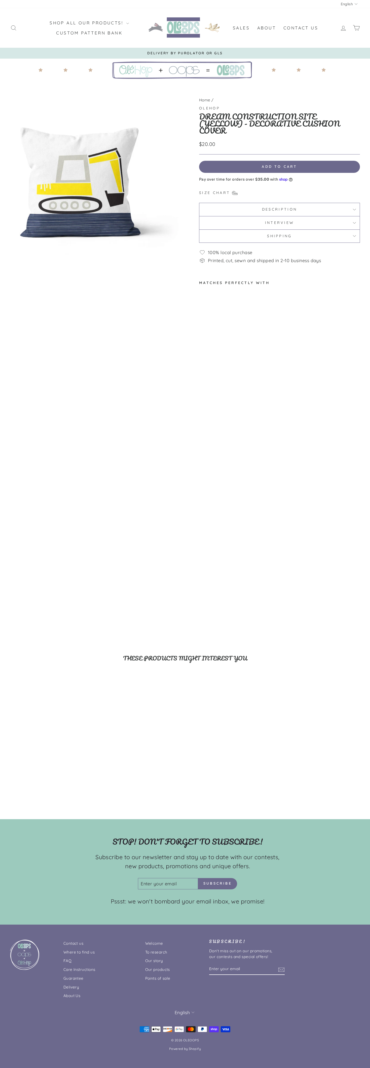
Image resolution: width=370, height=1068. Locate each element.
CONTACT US (300, 27)
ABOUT (266, 27)
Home (204, 100)
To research (156, 952)
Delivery (71, 987)
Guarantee (73, 978)
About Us (72, 995)
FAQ (67, 960)
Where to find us (79, 952)
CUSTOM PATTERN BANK (89, 32)
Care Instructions (79, 969)
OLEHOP (209, 108)
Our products (157, 969)
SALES (241, 27)
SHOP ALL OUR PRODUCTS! (87, 22)
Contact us (73, 943)
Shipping (279, 236)
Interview (279, 222)
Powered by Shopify (185, 1049)
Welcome (154, 943)
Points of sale (157, 978)
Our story (154, 960)
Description (279, 209)
